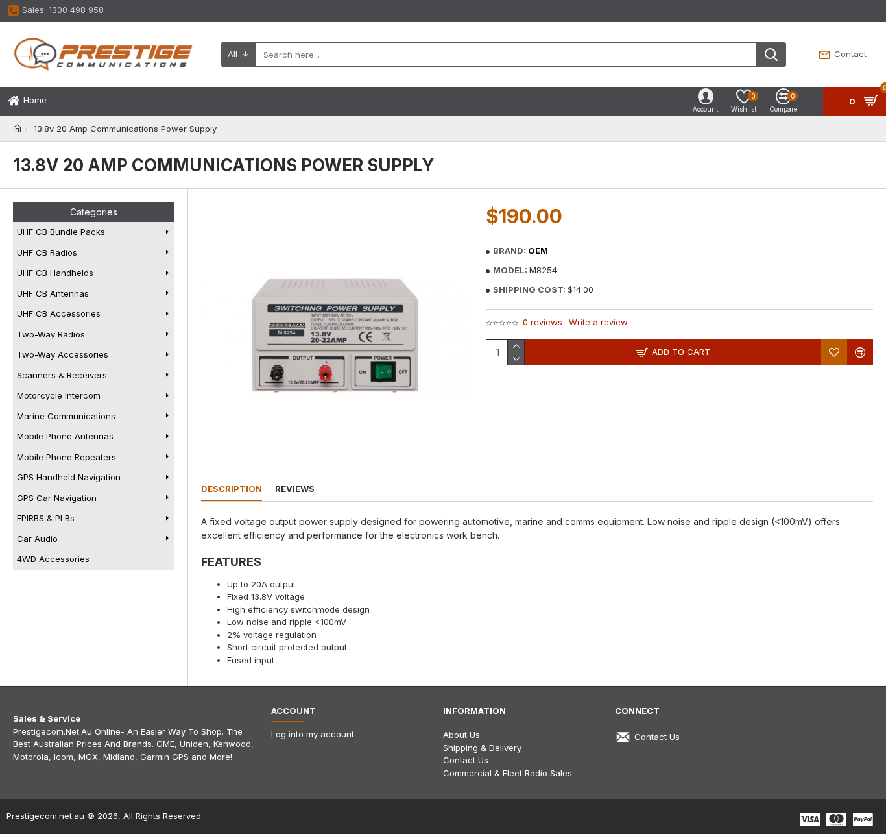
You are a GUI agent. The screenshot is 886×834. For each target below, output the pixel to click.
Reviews (295, 489)
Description (231, 489)
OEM (538, 250)
